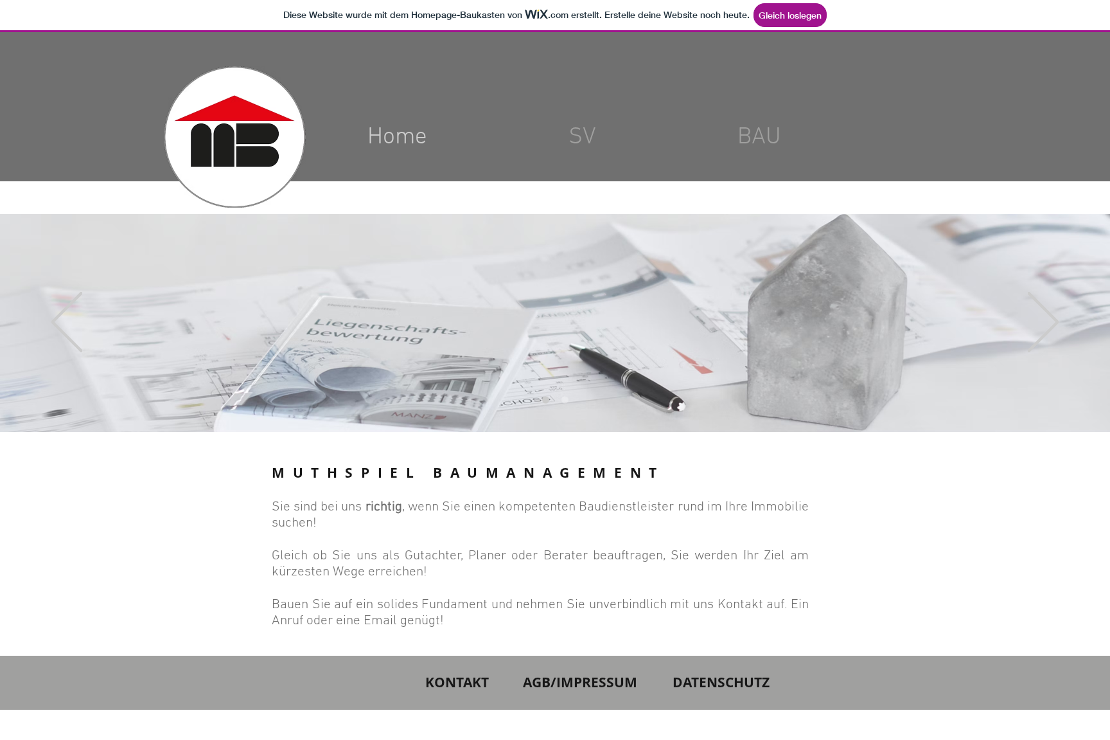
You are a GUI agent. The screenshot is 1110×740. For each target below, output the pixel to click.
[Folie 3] (545, 400)
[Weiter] (1043, 323)
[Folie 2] (564, 400)
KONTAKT (457, 682)
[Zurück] (66, 323)
